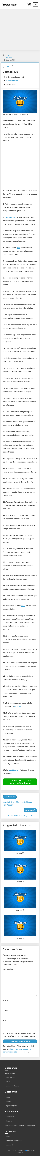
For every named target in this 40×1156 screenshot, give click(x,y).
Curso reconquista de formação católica (20, 1125)
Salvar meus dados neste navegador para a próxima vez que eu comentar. (19, 1034)
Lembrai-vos (10, 217)
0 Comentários (12, 81)
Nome (6, 1000)
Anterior (10, 797)
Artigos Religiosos (11, 1106)
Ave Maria (13, 770)
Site (4, 1020)
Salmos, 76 (20, 938)
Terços (7, 1097)
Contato (8, 1136)
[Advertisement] (20, 30)
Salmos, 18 (20, 910)
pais (18, 247)
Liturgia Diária (10, 1073)
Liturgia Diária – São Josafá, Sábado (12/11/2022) (17, 803)
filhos (23, 605)
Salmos (9, 58)
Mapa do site (9, 1145)
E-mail (6, 1010)
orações (17, 706)
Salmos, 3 (20, 882)
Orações (8, 1101)
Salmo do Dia (10, 1077)
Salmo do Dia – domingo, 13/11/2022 (22, 815)
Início (7, 55)
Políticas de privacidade (13, 1141)
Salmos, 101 (20, 853)
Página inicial (9, 1117)
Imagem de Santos (12, 1086)
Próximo (29, 810)
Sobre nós (8, 1121)
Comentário (9, 969)
